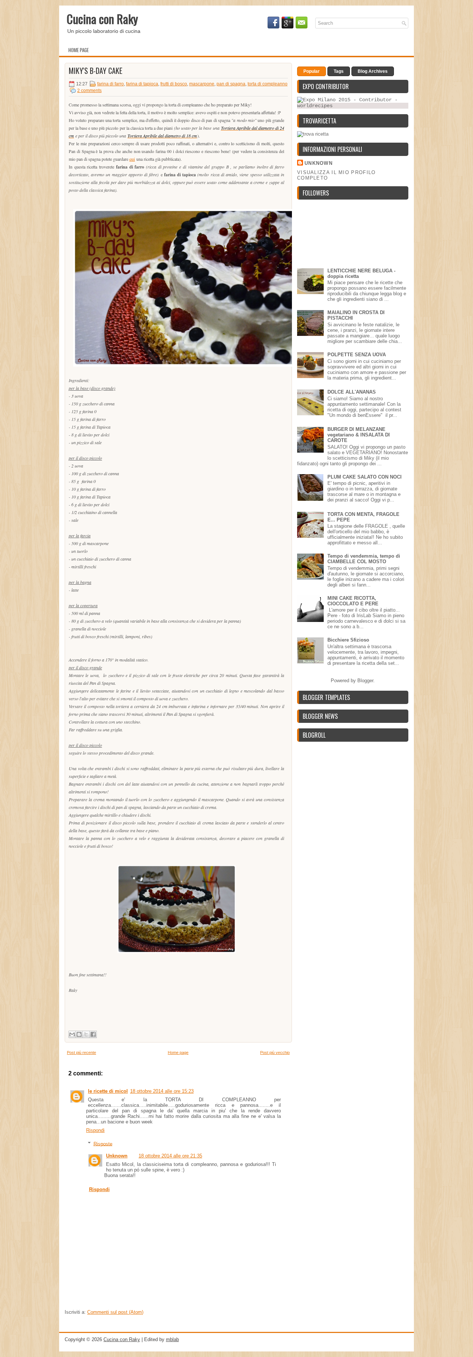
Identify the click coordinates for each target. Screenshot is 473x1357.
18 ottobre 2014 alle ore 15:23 (162, 1091)
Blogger (365, 680)
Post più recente (81, 1052)
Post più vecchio (275, 1052)
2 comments (89, 90)
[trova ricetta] (313, 134)
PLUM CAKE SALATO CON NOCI (364, 477)
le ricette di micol (108, 1091)
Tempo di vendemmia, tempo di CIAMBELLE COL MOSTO (363, 558)
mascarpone (201, 83)
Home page (78, 50)
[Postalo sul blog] (79, 1034)
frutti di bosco (173, 83)
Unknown (116, 1156)
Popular (311, 71)
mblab (172, 1339)
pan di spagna (231, 83)
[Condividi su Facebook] (93, 1034)
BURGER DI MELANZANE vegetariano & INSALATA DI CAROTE (358, 434)
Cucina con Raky (102, 18)
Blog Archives (373, 71)
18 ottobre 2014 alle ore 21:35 (170, 1156)
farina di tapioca (142, 83)
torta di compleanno (267, 83)
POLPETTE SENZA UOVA (356, 354)
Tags (339, 71)
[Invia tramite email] (72, 1034)
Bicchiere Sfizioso (348, 640)
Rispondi (95, 1130)
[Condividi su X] (86, 1034)
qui (132, 159)
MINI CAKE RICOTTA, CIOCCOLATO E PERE (352, 600)
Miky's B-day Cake (95, 70)
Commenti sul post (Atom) (115, 1312)
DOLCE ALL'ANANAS (351, 392)
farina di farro (110, 83)
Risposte (102, 1143)
